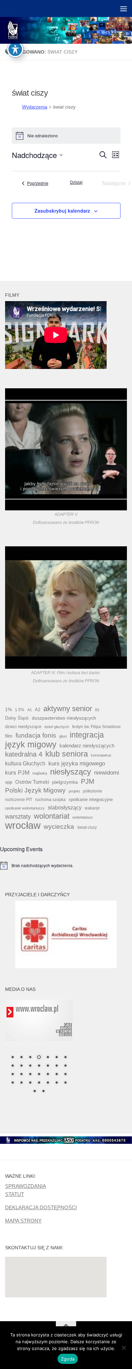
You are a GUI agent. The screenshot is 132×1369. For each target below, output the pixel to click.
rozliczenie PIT (18, 799)
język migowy (31, 744)
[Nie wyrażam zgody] (123, 1347)
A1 (29, 710)
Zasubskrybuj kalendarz (62, 210)
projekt (74, 791)
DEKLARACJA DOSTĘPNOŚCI (41, 1207)
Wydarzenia (34, 107)
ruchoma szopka (50, 799)
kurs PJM (17, 772)
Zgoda (67, 1359)
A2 (37, 709)
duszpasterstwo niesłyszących (64, 718)
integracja (87, 735)
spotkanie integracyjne (91, 799)
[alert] (66, 865)
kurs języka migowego (76, 763)
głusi (63, 736)
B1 (97, 710)
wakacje (92, 808)
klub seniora (66, 754)
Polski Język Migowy (35, 790)
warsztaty (18, 816)
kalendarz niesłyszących (87, 745)
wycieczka (59, 826)
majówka (39, 773)
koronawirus (101, 755)
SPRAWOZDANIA (25, 1186)
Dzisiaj (76, 182)
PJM (87, 781)
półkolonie (92, 791)
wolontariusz (82, 817)
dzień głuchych (56, 727)
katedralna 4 (23, 754)
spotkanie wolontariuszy (25, 808)
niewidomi (106, 772)
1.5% (19, 709)
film (9, 736)
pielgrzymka (65, 782)
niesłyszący (70, 772)
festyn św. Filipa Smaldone (96, 726)
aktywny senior (67, 709)
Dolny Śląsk (17, 718)
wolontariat (51, 816)
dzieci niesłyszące (23, 726)
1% (8, 709)
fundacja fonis (36, 735)
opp (8, 782)
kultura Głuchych (25, 763)
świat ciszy (87, 827)
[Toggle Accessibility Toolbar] (15, 49)
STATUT (14, 1194)
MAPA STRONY (23, 1221)
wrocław (23, 825)
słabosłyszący (65, 807)
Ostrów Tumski (32, 782)
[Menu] (123, 8)
